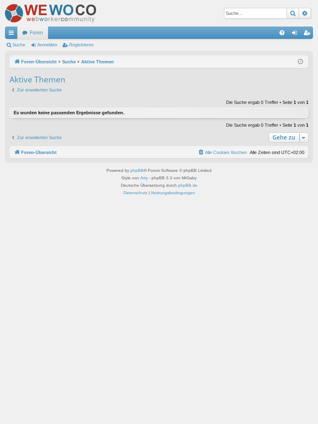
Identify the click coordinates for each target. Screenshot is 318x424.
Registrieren (81, 44)
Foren (36, 33)
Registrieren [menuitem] (308, 34)
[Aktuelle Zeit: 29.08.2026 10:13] (300, 62)
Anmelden (47, 44)
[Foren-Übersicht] (50, 13)
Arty (144, 178)
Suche (18, 44)
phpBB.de (188, 185)
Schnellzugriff (12, 34)
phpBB (137, 170)
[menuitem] (282, 32)
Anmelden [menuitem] (296, 34)
